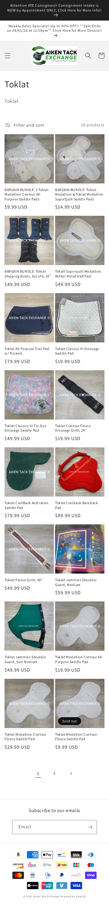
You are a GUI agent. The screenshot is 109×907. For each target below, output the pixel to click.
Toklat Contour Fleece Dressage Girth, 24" (73, 428)
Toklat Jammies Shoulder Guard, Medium (76, 582)
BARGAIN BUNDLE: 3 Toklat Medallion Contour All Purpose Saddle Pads (26, 194)
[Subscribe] (90, 827)
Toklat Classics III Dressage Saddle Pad (77, 351)
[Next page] (71, 773)
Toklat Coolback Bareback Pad (76, 505)
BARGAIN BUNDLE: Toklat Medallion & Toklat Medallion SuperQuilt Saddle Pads (79, 194)
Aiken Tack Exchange (46, 896)
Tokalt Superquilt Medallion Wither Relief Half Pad (78, 273)
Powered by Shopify (73, 896)
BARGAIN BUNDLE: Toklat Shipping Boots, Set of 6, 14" (28, 273)
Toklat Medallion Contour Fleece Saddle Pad (25, 736)
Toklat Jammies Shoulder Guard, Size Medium (25, 659)
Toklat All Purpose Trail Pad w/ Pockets (27, 351)
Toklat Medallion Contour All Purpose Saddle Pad (78, 659)
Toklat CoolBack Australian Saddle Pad (27, 505)
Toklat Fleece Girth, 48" (24, 580)
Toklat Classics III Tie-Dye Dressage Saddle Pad (25, 428)
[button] (7, 55)
